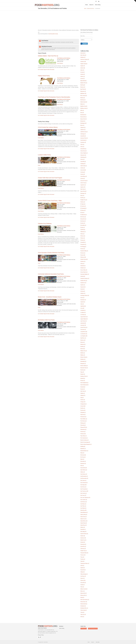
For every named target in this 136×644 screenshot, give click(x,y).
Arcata (82, 72)
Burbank (82, 121)
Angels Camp (83, 63)
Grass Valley (83, 269)
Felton (82, 233)
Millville (82, 352)
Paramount (83, 416)
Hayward (82, 286)
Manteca (82, 340)
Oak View (83, 391)
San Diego (83, 484)
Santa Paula (83, 523)
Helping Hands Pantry (44, 75)
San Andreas (83, 474)
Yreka (82, 612)
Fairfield (82, 229)
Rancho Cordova (84, 440)
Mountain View (84, 367)
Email (58, 63)
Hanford (82, 276)
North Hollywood (84, 384)
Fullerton (83, 257)
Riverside (83, 461)
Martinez (82, 344)
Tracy (82, 557)
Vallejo (82, 571)
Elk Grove (83, 216)
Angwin (82, 65)
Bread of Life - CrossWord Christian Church (49, 297)
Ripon (82, 459)
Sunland (82, 542)
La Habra (82, 312)
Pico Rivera (83, 420)
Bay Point (83, 89)
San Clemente (83, 482)
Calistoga (83, 133)
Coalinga (82, 163)
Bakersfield (83, 80)
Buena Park (83, 118)
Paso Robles (83, 418)
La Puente (83, 314)
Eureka (82, 227)
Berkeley (82, 99)
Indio (82, 303)
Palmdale (83, 412)
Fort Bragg (83, 246)
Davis (82, 195)
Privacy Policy (41, 634)
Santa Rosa (83, 525)
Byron (82, 125)
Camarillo (83, 135)
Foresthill (83, 242)
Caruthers (83, 142)
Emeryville (83, 218)
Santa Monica (83, 520)
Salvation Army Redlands (44, 223)
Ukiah (82, 565)
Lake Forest (83, 320)
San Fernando (83, 488)
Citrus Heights (84, 152)
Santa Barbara (84, 512)
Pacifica (82, 408)
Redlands (83, 448)
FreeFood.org (83, 628)
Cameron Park (84, 138)
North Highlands (84, 382)
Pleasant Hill (83, 427)
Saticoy (82, 527)
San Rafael (83, 508)
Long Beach (83, 331)
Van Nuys (83, 576)
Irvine (82, 308)
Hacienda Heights (84, 274)
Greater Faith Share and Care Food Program (50, 177)
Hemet (82, 289)
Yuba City (83, 614)
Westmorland (83, 603)
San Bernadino (84, 476)
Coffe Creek (83, 165)
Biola (82, 110)
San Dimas (83, 486)
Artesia (82, 74)
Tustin (82, 561)
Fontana (82, 240)
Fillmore (82, 235)
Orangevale (83, 403)
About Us (91, 4)
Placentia (83, 425)
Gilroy (82, 263)
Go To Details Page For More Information (46, 69)
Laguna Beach (83, 316)
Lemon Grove (83, 327)
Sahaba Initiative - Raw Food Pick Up (48, 56)
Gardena (82, 261)
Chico (82, 144)
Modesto (82, 359)
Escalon (82, 223)
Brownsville (83, 116)
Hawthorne (83, 282)
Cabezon (82, 129)
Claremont (83, 155)
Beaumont (83, 91)
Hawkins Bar (83, 280)
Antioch (82, 67)
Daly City (83, 189)
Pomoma (82, 431)
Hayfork (82, 284)
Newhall (82, 378)
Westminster (83, 601)
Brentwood (83, 114)
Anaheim (83, 61)
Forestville (83, 244)
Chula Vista (83, 150)
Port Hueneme (84, 437)
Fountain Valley (84, 250)
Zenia (82, 616)
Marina (82, 342)
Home (86, 4)
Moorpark (83, 363)
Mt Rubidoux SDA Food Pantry (46, 320)
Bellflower (83, 93)
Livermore (83, 329)
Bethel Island (83, 101)
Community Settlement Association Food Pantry (51, 274)
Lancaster (83, 325)
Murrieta (82, 369)
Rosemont (83, 463)
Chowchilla (83, 148)
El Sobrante (83, 214)
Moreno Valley (83, 365)
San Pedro (83, 506)
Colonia (82, 167)
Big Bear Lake (83, 108)
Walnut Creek (83, 588)
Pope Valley (83, 435)
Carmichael (83, 140)
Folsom (82, 238)
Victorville (83, 582)
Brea (82, 112)
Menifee (82, 346)
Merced (82, 348)
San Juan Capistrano (85, 497)
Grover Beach (83, 272)
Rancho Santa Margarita (85, 444)
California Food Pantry (90, 8)
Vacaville (82, 569)
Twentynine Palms (84, 563)
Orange (82, 401)
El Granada (83, 208)
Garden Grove (83, 259)
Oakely (82, 393)
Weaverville (83, 595)
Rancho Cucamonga (85, 442)
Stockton (83, 537)
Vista (82, 586)
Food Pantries (47, 5)
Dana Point (83, 191)
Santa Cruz (83, 518)
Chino (82, 146)
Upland (82, 567)
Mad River (83, 338)
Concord (83, 170)
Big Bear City (83, 106)
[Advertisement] (68, 18)
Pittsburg (82, 423)
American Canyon (84, 59)
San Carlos (83, 480)
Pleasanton (83, 429)
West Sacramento (84, 599)
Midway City (83, 350)
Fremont (82, 252)
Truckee (82, 559)
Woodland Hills (84, 608)
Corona (82, 174)
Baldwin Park (83, 82)
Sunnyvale (83, 544)
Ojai (81, 397)
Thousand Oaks (84, 552)
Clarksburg (83, 157)
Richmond (83, 454)
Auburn (82, 76)
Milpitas (82, 355)
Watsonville (83, 593)
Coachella (83, 161)
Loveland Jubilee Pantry (44, 155)
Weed (82, 597)
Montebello (83, 361)
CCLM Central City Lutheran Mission (48, 127)
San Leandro (83, 499)
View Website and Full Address (63, 58)
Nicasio (82, 380)
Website (61, 63)
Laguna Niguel (83, 318)
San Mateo (83, 503)
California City (83, 131)
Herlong (82, 291)
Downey (82, 201)
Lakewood (83, 323)
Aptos (82, 70)
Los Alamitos (83, 333)
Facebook (40, 637)
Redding (82, 446)
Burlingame (83, 123)
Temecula (83, 548)
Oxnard (82, 406)
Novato (82, 389)
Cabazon (82, 127)
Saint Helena (83, 469)
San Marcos (83, 501)
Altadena (82, 57)
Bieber (82, 104)
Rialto (82, 452)
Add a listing (97, 4)
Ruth (82, 465)
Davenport (83, 193)
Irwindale (82, 310)
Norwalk (82, 386)
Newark (82, 374)
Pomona (83, 433)
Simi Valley (83, 531)
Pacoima (82, 410)
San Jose (83, 495)
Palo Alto (82, 414)
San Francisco (84, 491)
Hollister (82, 293)
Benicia (82, 97)
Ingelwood (83, 306)
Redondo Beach (84, 450)
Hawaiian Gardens (84, 278)
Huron (82, 297)
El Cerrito (83, 206)
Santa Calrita (83, 514)
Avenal (82, 78)
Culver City (83, 182)
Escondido (83, 225)
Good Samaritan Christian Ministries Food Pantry (51, 252)
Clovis (82, 159)
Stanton (82, 535)
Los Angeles (83, 335)
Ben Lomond (83, 95)
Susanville (83, 546)
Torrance (82, 554)
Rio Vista (82, 457)
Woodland (83, 605)
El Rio (82, 212)
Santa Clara (83, 516)
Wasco (82, 591)
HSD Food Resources (93, 628)
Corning (82, 172)
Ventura (82, 580)
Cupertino (83, 184)
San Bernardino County (53, 33)
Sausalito (83, 529)
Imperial (82, 301)
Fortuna (82, 248)
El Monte (82, 210)
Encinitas (83, 221)
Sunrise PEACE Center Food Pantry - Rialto (50, 200)
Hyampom (83, 299)
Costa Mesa (83, 176)
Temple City (83, 550)
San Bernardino (84, 478)
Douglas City (83, 199)
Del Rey (82, 197)
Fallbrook (83, 231)
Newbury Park (83, 376)
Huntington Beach (84, 295)
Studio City (83, 540)
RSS (38, 637)
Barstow (82, 87)
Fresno (82, 255)
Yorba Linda (83, 610)
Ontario (82, 399)
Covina (82, 178)
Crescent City (83, 180)
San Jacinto (83, 493)
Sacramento (83, 467)
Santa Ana (83, 510)
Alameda (82, 53)
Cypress (82, 187)
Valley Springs (84, 574)
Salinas (82, 471)
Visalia (82, 584)
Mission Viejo (83, 357)
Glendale (82, 265)
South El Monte (84, 533)
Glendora (82, 267)
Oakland (82, 395)
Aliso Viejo (83, 55)
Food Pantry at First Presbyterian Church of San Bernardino (54, 97)
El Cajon (82, 204)
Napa (82, 372)
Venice (82, 578)
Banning (82, 84)
